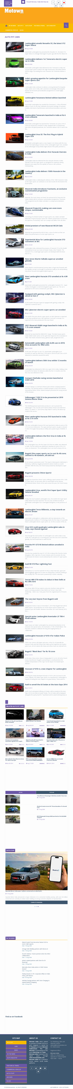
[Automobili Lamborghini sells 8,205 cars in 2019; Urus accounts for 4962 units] (14, 346)
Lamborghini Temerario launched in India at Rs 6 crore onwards (45, 116)
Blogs (21, 30)
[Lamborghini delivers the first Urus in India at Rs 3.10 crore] (14, 439)
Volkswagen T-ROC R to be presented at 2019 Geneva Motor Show (44, 398)
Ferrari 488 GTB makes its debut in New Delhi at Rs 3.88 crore (45, 581)
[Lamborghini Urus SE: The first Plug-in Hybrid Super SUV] (14, 138)
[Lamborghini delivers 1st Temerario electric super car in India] (14, 62)
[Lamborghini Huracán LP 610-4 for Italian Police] (14, 638)
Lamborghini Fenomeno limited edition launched (45, 98)
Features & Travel (39, 25)
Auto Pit (10, 1042)
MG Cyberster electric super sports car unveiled (45, 310)
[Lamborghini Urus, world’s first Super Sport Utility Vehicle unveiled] (14, 494)
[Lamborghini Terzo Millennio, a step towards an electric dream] (14, 513)
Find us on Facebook (14, 1016)
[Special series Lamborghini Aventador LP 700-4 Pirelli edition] (14, 619)
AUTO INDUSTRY (51, 25)
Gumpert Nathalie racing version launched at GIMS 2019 (44, 379)
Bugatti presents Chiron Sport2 (38, 473)
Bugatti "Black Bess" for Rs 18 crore (40, 651)
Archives (9, 1077)
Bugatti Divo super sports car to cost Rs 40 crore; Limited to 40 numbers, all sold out (45, 454)
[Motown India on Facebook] (53, 2)
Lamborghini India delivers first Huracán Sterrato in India (45, 153)
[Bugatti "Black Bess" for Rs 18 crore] (14, 654)
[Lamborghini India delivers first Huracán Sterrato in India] (14, 155)
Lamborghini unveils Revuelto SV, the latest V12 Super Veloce (45, 44)
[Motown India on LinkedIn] (61, 5)
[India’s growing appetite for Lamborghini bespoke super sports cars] (14, 82)
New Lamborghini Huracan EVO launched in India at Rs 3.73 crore (45, 417)
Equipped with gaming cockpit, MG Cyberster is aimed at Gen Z (45, 295)
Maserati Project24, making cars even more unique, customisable (43, 209)
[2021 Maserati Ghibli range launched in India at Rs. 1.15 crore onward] (14, 329)
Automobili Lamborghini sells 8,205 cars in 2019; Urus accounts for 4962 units (45, 344)
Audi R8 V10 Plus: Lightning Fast (38, 564)
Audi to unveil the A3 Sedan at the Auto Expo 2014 (46, 684)
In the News (12, 25)
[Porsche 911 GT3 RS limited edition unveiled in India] (14, 547)
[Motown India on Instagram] (56, 5)
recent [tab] (21, 792)
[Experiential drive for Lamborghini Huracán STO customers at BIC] (14, 243)
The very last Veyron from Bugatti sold (41, 599)
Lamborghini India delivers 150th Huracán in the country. (45, 172)
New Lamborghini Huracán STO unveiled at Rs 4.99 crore (46, 277)
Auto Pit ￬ (21, 25)
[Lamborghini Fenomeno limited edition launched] (14, 101)
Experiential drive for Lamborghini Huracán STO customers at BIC (45, 240)
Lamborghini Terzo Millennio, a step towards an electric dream (45, 510)
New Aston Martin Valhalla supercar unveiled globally (44, 260)
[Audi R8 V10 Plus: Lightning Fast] (14, 568)
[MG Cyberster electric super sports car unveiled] (14, 313)
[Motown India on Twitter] (58, 2)
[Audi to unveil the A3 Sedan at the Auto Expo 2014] (14, 687)
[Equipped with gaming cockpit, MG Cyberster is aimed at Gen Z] (14, 297)
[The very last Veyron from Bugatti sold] (14, 602)
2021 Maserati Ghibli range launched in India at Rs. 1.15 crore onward (46, 326)
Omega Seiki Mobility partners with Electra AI (35, 949)
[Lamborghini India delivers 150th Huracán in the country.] (14, 175)
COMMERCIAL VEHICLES (11, 30)
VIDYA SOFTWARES (64, 1087)
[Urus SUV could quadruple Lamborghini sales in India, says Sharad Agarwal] (14, 531)
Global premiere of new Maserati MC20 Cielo (44, 226)
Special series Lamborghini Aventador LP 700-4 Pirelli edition (44, 617)
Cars (16, 1046)
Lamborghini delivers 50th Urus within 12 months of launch (46, 361)
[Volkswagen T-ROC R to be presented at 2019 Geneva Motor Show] (14, 401)
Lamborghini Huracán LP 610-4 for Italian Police (45, 636)
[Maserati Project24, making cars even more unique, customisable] (14, 212)
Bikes (16, 1050)
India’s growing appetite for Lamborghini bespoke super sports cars (46, 79)
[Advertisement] (36, 18)
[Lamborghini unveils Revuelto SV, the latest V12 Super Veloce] (14, 47)
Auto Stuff (28, 25)
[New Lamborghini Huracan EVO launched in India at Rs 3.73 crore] (14, 420)
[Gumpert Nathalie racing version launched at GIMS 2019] (14, 382)
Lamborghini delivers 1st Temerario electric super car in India (46, 60)
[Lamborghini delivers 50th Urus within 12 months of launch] (14, 364)
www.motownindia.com (36, 1057)
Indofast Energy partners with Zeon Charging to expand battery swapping (35, 981)
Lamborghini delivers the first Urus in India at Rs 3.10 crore (45, 437)
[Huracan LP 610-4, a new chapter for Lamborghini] (14, 671)
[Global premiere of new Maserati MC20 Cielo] (14, 229)
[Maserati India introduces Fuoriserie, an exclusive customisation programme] (14, 192)
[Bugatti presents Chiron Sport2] (14, 476)
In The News (10, 938)
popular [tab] (51, 792)
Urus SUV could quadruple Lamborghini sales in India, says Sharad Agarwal (45, 528)
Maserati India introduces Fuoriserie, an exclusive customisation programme (46, 190)
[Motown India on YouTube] (64, 2)
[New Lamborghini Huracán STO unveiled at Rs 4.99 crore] (14, 280)
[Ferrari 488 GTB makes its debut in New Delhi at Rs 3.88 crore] (14, 582)
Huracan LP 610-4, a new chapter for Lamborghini (46, 669)
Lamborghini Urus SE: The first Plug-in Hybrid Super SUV (44, 135)
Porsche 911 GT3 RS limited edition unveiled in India (44, 546)
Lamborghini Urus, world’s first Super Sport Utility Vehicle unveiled (46, 491)
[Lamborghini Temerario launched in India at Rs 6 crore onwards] (14, 118)
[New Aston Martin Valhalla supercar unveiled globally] (14, 262)
